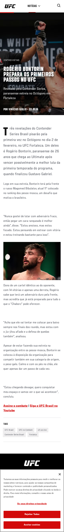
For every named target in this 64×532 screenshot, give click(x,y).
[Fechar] (60, 474)
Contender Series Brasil (14, 435)
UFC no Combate (26, 430)
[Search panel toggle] (59, 5)
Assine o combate (15, 406)
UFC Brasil (9, 430)
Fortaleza (33, 435)
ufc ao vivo (42, 430)
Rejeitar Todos (32, 514)
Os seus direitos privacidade (32, 504)
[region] (32, 500)
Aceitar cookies (32, 525)
